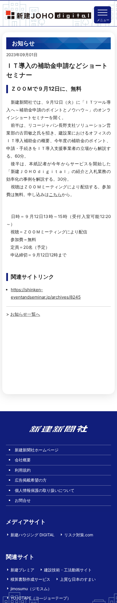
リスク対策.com (78, 534)
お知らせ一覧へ (25, 314)
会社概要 (23, 459)
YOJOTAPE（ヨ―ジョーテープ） (41, 598)
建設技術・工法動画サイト (68, 569)
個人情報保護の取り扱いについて (44, 490)
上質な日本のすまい (78, 579)
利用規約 (23, 470)
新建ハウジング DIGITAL (33, 534)
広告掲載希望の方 (31, 480)
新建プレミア (22, 569)
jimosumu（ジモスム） (31, 588)
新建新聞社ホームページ (36, 449)
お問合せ (23, 500)
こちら (55, 194)
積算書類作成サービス (30, 579)
